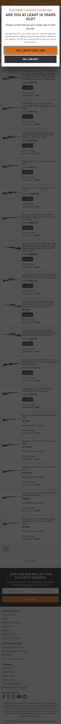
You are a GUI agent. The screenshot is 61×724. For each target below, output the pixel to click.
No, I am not (30, 59)
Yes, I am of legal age (30, 50)
